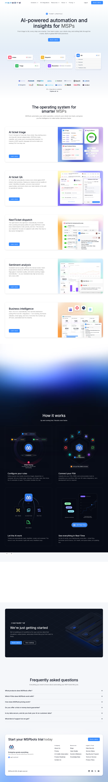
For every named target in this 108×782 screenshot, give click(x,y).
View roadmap (29, 643)
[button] (34, 2)
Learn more (14, 156)
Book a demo (54, 40)
